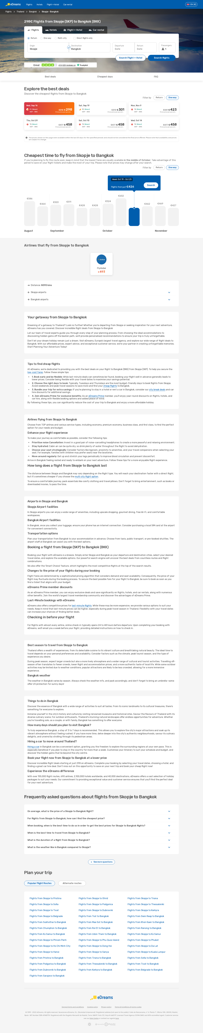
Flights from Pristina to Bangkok (46, 958)
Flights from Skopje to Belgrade (46, 916)
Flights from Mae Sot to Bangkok (96, 922)
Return (140, 46)
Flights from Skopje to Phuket (143, 940)
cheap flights (110, 386)
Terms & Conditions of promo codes (128, 1007)
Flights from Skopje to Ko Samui (144, 934)
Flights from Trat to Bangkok (94, 916)
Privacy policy (106, 1007)
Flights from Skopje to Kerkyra (143, 910)
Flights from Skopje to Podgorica (96, 904)
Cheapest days (105, 76)
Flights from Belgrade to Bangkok (145, 969)
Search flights (161, 57)
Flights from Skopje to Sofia (44, 904)
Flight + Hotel (53, 4)
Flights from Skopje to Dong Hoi (95, 946)
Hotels (40, 4)
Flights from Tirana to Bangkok (95, 958)
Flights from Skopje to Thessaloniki (146, 904)
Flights (29, 4)
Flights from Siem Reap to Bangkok (146, 916)
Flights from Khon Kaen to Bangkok (146, 922)
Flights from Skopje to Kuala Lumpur (146, 952)
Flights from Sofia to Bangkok (143, 958)
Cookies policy (92, 1007)
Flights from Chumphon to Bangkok (48, 928)
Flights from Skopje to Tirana (143, 898)
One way (172, 97)
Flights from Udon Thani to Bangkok (97, 934)
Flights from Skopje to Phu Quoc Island (99, 940)
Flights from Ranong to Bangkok (144, 928)
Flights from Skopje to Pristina (45, 898)
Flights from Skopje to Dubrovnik (96, 910)
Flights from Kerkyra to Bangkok (95, 969)
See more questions (103, 862)
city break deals (157, 389)
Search (151, 185)
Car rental (67, 4)
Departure (119, 46)
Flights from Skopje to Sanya (94, 952)
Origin (32, 46)
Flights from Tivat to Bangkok (143, 964)
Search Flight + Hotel (130, 57)
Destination (76, 46)
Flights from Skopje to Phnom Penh (48, 940)
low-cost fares (35, 372)
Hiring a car (33, 746)
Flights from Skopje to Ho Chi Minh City (50, 946)
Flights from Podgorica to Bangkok (48, 964)
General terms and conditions (73, 1007)
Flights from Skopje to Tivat (44, 910)
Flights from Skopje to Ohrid (93, 898)
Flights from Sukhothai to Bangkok (48, 922)
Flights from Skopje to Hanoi (44, 952)
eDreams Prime (96, 396)
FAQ (156, 76)
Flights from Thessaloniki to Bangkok (98, 964)
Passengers (166, 45)
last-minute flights (82, 605)
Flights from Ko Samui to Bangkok (47, 934)
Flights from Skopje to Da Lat (143, 946)
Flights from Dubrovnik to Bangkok (48, 969)
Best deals (50, 76)
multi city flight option (86, 476)
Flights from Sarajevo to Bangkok (47, 975)
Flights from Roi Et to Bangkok (94, 928)
